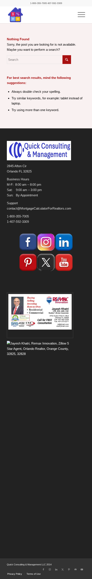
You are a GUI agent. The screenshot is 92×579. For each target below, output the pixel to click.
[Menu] (79, 14)
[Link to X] (62, 569)
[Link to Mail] (75, 569)
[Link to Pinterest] (69, 569)
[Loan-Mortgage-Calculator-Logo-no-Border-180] (38, 14)
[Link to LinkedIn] (56, 569)
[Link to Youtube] (82, 569)
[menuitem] (79, 14)
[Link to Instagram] (50, 569)
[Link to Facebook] (43, 569)
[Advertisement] (39, 508)
